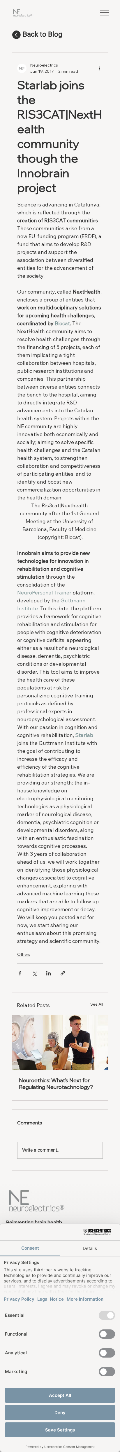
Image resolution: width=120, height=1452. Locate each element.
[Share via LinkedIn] (48, 973)
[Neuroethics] (60, 1042)
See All (96, 1004)
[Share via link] (63, 973)
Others (23, 954)
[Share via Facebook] (20, 973)
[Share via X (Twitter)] (34, 973)
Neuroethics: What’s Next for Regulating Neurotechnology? (56, 1083)
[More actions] (99, 68)
